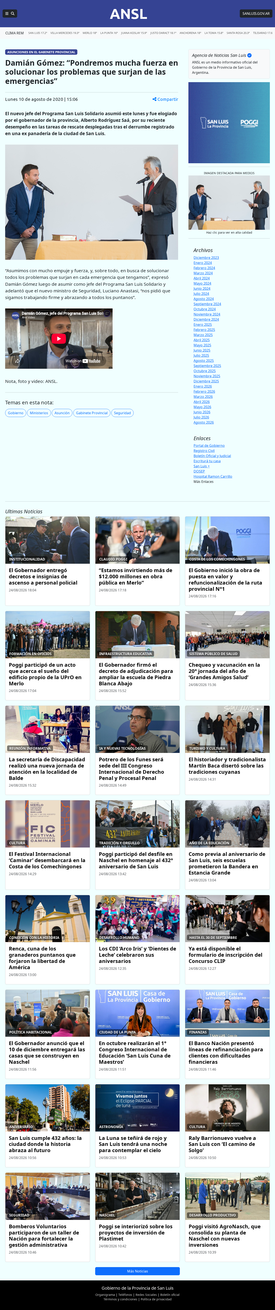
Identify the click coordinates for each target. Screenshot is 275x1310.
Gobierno (15, 413)
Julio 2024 (201, 293)
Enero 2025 (203, 324)
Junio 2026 (202, 412)
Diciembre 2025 (206, 381)
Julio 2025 (201, 355)
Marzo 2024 (203, 273)
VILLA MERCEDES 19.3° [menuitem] (64, 33)
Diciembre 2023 (206, 257)
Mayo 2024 (202, 283)
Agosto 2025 (204, 360)
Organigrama (105, 1295)
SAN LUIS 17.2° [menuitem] (37, 33)
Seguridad (122, 413)
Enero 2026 (203, 386)
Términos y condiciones (120, 1299)
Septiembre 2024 (207, 304)
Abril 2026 (202, 401)
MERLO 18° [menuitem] (90, 33)
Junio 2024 (202, 288)
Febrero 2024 (204, 268)
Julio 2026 (201, 417)
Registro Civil (204, 450)
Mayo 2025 (202, 345)
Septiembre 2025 (207, 365)
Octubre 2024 (205, 309)
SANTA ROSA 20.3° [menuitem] (238, 33)
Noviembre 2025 (207, 376)
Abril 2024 (202, 278)
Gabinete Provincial (92, 413)
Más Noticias (137, 1271)
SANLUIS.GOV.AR (256, 13)
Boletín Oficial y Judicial (212, 455)
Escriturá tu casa (207, 461)
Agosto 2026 (204, 422)
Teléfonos (125, 1295)
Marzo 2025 (203, 334)
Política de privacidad (156, 1299)
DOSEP (199, 471)
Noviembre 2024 (207, 314)
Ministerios (39, 413)
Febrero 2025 (204, 329)
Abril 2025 (202, 340)
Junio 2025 (202, 350)
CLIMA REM (14, 33)
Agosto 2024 (204, 298)
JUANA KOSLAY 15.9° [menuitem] (134, 33)
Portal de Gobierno (209, 445)
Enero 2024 (203, 262)
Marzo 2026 (203, 396)
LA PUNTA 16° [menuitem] (109, 33)
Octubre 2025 (205, 371)
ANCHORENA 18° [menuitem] (190, 33)
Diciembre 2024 (206, 319)
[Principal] (10, 13)
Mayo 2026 (202, 407)
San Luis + (202, 466)
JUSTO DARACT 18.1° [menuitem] (163, 33)
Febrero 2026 (204, 391)
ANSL (128, 13)
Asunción (62, 413)
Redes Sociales (146, 1295)
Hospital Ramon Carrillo (213, 476)
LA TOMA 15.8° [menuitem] (214, 33)
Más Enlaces (204, 481)
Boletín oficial (170, 1295)
